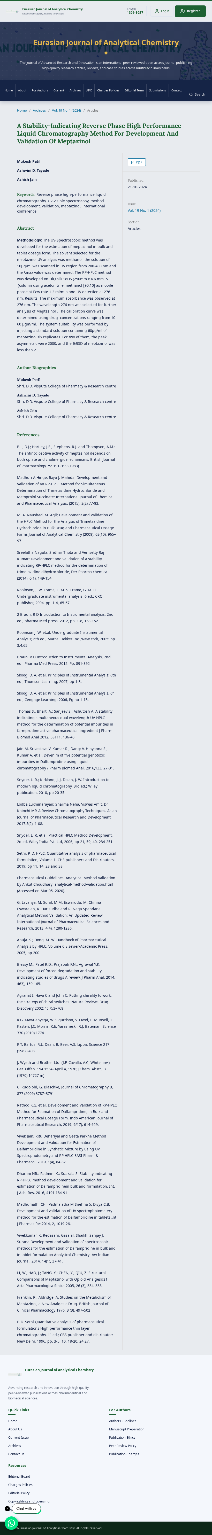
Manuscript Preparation (127, 1429)
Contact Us (16, 1454)
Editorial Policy (18, 1493)
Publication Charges (124, 1454)
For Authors (40, 90)
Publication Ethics (122, 1437)
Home (9, 90)
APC (89, 90)
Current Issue (18, 1437)
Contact (176, 90)
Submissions (157, 90)
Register (193, 11)
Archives (75, 90)
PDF (138, 162)
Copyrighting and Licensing (29, 1501)
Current (59, 90)
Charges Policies (108, 90)
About (22, 90)
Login (165, 11)
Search (200, 94)
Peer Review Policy (122, 1446)
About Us (15, 1429)
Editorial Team (134, 90)
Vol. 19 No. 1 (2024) (66, 110)
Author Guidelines (122, 1421)
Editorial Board (19, 1476)
